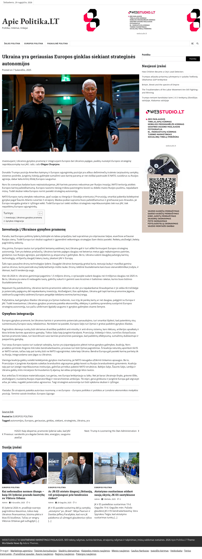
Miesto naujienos (120, 550)
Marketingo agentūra (21, 550)
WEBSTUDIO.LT (10, 539)
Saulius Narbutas (140, 550)
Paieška (146, 54)
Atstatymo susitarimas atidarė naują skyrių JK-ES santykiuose (114, 493)
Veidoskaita (176, 550)
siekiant (59, 420)
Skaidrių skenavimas (69, 550)
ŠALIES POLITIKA (12, 43)
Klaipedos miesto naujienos (95, 550)
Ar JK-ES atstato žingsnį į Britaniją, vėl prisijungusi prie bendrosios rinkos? (70, 495)
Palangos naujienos (86, 554)
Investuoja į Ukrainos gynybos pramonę (24, 217)
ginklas (50, 420)
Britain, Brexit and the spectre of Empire (160, 84)
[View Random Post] (192, 43)
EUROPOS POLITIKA (33, 43)
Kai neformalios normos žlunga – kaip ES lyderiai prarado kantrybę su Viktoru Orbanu (23, 495)
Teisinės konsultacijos (45, 550)
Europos (29, 420)
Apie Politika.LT (30, 21)
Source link (7, 411)
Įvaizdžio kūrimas (160, 550)
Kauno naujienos (44, 554)
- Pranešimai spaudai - (24, 554)
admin (4, 502)
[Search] (197, 43)
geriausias (40, 420)
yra (88, 420)
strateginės (70, 420)
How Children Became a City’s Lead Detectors (162, 71)
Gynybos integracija (15, 221)
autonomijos (16, 420)
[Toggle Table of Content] (39, 213)
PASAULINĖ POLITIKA (57, 43)
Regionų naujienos (64, 554)
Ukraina (81, 420)
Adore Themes (30, 543)
